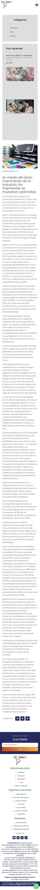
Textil (11, 32)
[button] (17, 718)
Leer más (9, 63)
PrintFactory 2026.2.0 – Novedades (19, 55)
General (12, 36)
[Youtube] (14, 837)
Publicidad (13, 28)
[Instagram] (26, 837)
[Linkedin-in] (18, 837)
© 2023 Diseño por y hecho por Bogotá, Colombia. (20, 883)
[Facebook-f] (22, 837)
